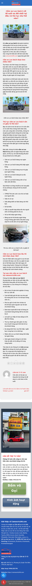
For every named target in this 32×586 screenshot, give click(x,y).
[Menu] (2, 3)
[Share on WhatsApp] (8, 363)
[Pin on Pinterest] (20, 363)
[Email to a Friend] (17, 363)
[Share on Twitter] (14, 363)
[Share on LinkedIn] (23, 363)
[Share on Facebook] (11, 363)
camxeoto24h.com (11, 56)
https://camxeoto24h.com (15, 572)
